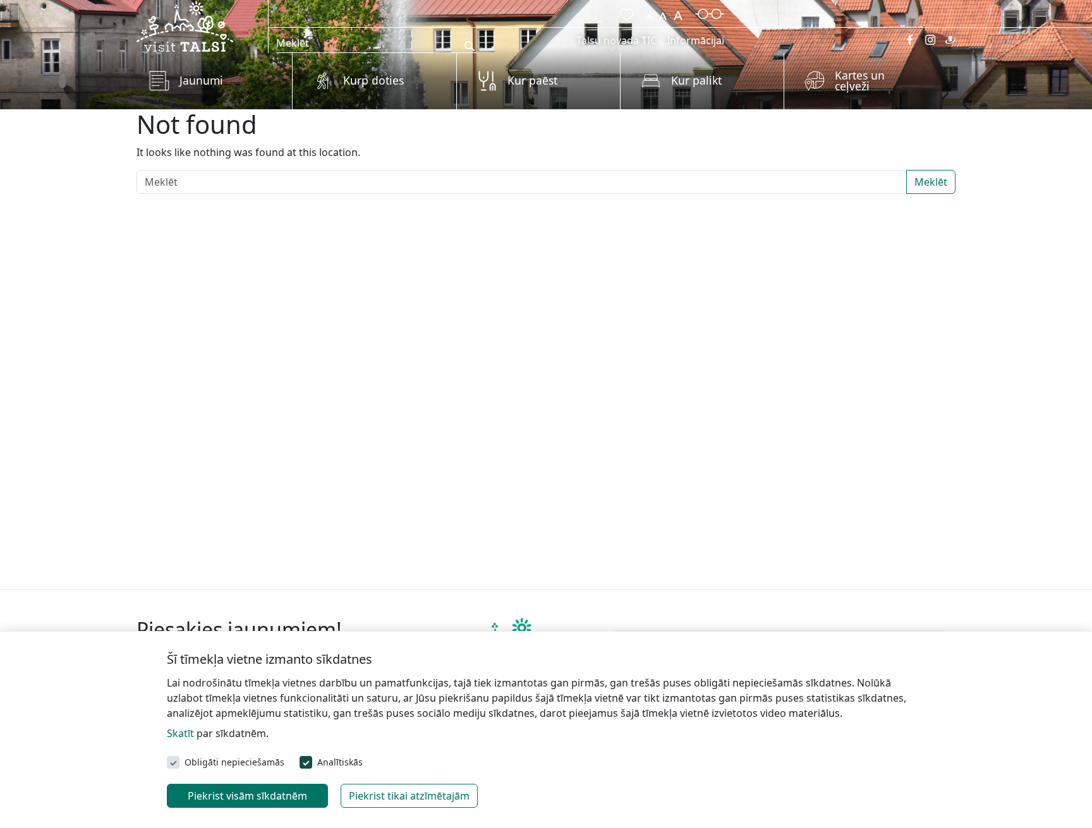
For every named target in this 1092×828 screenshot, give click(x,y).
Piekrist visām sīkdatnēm (247, 796)
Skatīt (180, 733)
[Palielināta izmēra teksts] (678, 13)
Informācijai (695, 40)
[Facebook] (910, 40)
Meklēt (930, 182)
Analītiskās (340, 762)
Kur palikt (696, 80)
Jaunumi (201, 80)
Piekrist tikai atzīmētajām (409, 796)
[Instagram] (930, 40)
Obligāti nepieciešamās (234, 762)
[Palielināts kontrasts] (709, 13)
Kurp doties (373, 80)
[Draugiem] (950, 40)
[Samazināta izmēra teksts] (649, 13)
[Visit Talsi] (184, 25)
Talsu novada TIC (616, 40)
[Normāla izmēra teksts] (663, 13)
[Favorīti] (624, 13)
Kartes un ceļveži (860, 81)
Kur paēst (532, 80)
